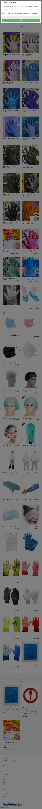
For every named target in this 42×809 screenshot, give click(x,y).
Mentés (21, 20)
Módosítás (21, 17)
